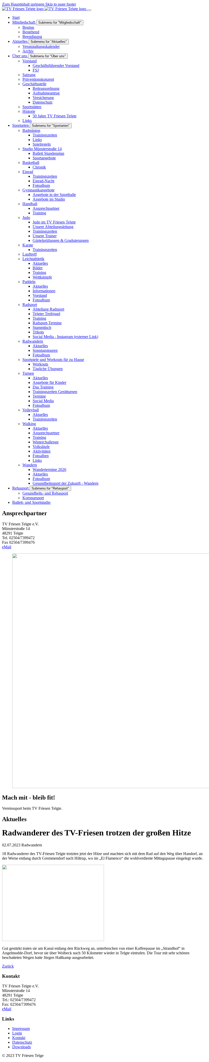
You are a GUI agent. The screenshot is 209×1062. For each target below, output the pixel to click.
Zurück (8, 966)
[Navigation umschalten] (89, 10)
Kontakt (18, 1038)
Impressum (21, 1028)
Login (17, 1033)
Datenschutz (22, 1042)
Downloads (21, 1047)
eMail (6, 547)
